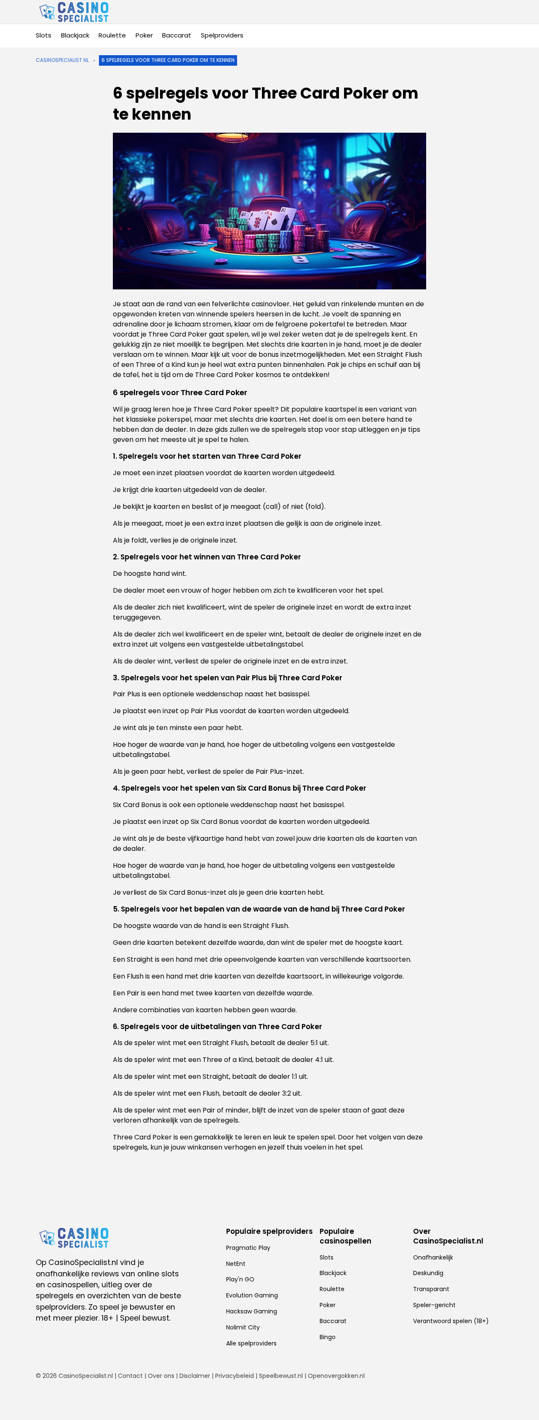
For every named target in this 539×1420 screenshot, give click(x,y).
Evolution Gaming (252, 1295)
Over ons (161, 1376)
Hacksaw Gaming (251, 1311)
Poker (144, 35)
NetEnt (235, 1264)
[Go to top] (522, 1400)
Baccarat (176, 35)
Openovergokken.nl (336, 1376)
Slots (43, 35)
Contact (130, 1376)
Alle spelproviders (251, 1343)
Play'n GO (240, 1279)
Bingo (328, 1337)
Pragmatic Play (248, 1248)
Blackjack (75, 35)
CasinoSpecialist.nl (62, 60)
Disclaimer (194, 1376)
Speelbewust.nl (281, 1376)
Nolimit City (243, 1327)
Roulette (112, 35)
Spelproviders (222, 35)
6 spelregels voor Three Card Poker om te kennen (168, 60)
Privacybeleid (234, 1376)
